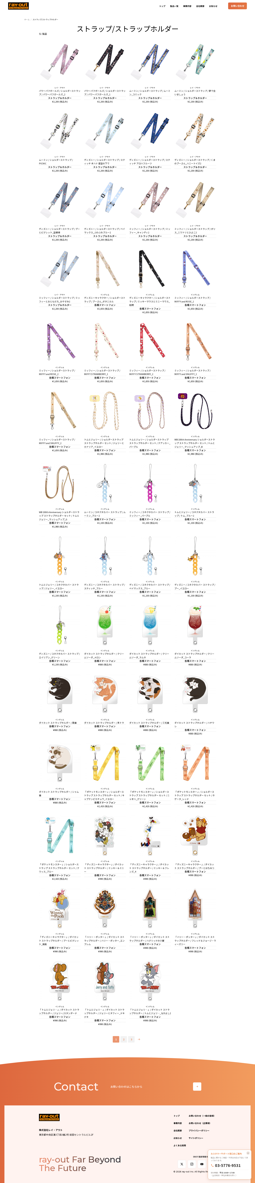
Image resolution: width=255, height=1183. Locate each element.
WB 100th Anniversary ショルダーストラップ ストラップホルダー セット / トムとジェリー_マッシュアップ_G (59, 516)
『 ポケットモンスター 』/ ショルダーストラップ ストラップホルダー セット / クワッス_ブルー (59, 868)
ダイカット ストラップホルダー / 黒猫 (58, 722)
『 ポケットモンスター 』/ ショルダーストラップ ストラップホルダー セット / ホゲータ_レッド (194, 795)
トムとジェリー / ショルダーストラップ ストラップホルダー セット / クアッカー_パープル (149, 443)
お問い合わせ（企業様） (200, 1123)
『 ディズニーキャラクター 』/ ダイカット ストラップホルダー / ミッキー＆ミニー (104, 868)
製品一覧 (174, 6)
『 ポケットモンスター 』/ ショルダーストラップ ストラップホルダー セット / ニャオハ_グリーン (149, 795)
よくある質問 (180, 1145)
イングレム (104, 295)
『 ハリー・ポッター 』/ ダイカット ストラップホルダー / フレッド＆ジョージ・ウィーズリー (195, 940)
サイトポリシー (196, 1138)
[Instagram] (192, 1164)
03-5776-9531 (228, 1165)
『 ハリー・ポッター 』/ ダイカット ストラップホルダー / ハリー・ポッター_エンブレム (104, 940)
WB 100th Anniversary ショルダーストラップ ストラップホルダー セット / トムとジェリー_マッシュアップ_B (194, 443)
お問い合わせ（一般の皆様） (202, 1115)
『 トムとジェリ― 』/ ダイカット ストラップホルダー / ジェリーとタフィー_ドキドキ (104, 1013)
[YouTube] (202, 1164)
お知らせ (213, 6)
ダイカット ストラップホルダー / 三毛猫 (149, 722)
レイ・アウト (59, 88)
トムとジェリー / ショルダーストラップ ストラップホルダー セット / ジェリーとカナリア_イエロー (104, 443)
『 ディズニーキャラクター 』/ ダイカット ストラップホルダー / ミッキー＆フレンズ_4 (149, 868)
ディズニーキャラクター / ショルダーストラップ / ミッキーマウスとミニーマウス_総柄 (149, 301)
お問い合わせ (237, 5)
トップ (162, 6)
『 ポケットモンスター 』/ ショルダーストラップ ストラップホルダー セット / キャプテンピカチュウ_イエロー (104, 795)
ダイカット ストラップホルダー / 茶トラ (104, 722)
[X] (182, 1164)
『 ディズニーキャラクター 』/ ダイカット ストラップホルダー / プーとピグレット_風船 (59, 940)
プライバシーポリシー (199, 1130)
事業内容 (187, 6)
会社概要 (200, 6)
